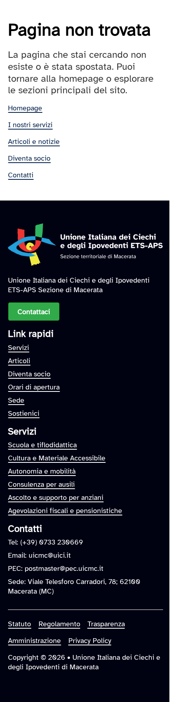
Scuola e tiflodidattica (42, 444)
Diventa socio (29, 158)
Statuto (19, 623)
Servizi (18, 347)
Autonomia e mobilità (42, 471)
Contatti (20, 175)
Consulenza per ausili (41, 484)
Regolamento (59, 623)
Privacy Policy (89, 640)
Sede (16, 400)
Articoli (19, 360)
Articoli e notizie (34, 141)
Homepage (25, 108)
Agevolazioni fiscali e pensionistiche (65, 510)
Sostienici (23, 413)
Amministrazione (34, 640)
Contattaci (33, 311)
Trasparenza (106, 623)
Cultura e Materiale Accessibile (56, 458)
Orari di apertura (34, 387)
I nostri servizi (30, 124)
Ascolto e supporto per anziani (55, 497)
